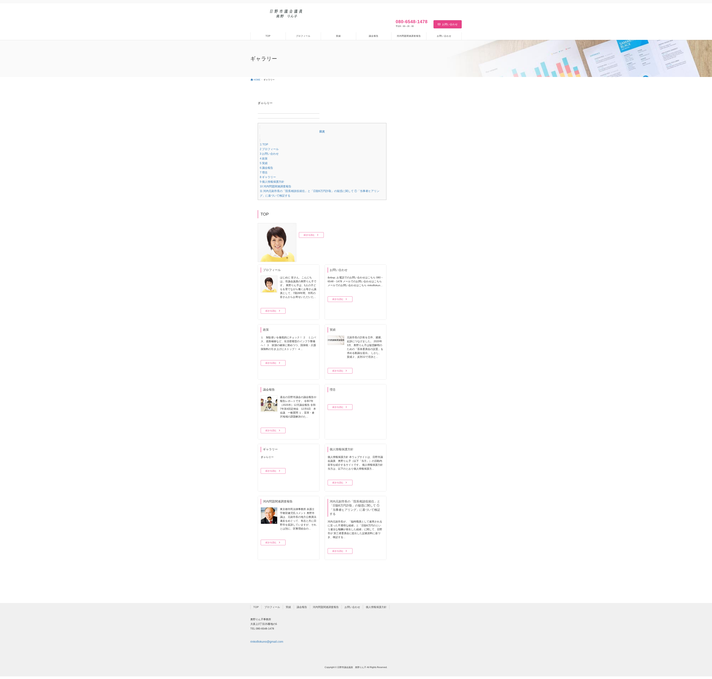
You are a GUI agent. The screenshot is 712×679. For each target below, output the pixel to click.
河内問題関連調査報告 (275, 186)
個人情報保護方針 (272, 181)
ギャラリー (268, 177)
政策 (264, 158)
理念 (264, 172)
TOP (264, 144)
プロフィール (269, 149)
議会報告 (266, 167)
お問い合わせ (450, 24)
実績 (264, 163)
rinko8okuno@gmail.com (266, 641)
